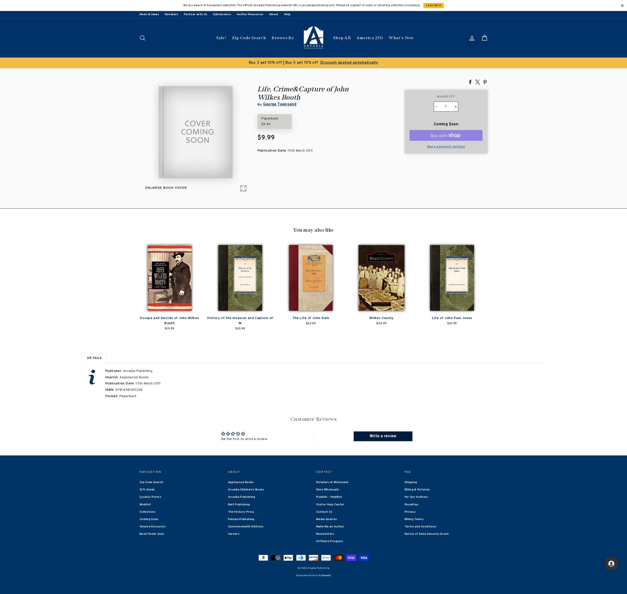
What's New (401, 38)
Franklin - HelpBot (329, 497)
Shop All (342, 38)
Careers (233, 534)
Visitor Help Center (330, 505)
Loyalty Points (150, 497)
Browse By (283, 38)
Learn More (433, 5)
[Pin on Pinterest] (484, 82)
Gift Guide (147, 490)
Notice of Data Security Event (427, 534)
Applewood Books (241, 482)
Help (287, 14)
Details (94, 358)
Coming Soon (149, 519)
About (273, 14)
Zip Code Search (249, 38)
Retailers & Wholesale (332, 482)
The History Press (241, 512)
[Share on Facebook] (470, 82)
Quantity (446, 96)
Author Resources (250, 14)
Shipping (411, 482)
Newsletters (325, 534)
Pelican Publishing (241, 519)
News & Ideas (149, 14)
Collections (148, 512)
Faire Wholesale (327, 490)
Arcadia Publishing (241, 497)
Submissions (222, 14)
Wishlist (145, 505)
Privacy (410, 512)
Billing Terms (414, 519)
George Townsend (279, 104)
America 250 (370, 38)
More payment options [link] (446, 147)
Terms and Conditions (420, 527)
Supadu (326, 575)
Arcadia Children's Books (246, 490)
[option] (313, 63)
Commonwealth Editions (246, 527)
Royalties (412, 505)
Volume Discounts (153, 527)
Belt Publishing (239, 505)
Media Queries (326, 519)
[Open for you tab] (611, 564)
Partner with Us (195, 14)
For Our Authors (416, 497)
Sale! (221, 38)
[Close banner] (622, 5)
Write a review (383, 436)
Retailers (171, 14)
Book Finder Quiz (152, 534)
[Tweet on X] (477, 82)
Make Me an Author (330, 527)
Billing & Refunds (417, 490)
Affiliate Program (329, 541)
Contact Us (324, 512)
